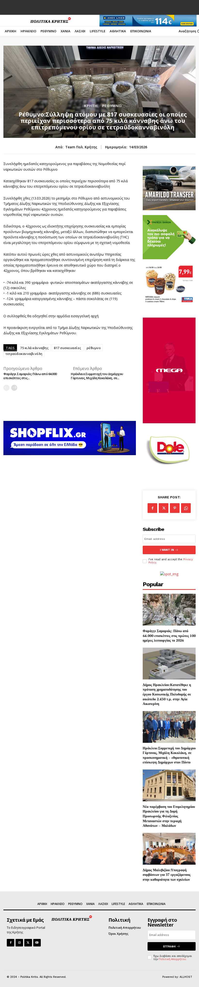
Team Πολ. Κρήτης (81, 147)
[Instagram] (19, 942)
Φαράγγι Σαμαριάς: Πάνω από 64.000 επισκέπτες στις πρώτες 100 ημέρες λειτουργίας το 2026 (169, 635)
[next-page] (14, 388)
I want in (167, 550)
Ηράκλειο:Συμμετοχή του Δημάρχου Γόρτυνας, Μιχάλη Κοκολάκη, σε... (97, 376)
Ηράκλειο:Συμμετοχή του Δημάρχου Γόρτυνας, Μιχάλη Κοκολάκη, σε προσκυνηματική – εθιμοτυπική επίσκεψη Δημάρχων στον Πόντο (169, 755)
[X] (163, 508)
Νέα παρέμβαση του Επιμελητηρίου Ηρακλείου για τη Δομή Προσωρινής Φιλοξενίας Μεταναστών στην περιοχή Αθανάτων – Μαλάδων (169, 816)
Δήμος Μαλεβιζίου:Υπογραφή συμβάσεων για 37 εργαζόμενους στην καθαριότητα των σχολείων (167, 875)
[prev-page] (6, 388)
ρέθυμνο (94, 348)
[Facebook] (152, 508)
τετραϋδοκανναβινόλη (24, 353)
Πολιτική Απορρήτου (172, 959)
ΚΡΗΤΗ (91, 106)
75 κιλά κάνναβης (34, 348)
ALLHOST (186, 977)
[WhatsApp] (186, 508)
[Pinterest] (175, 508)
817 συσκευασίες (67, 348)
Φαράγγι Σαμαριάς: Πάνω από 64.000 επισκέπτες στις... (30, 376)
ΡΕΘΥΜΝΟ (112, 106)
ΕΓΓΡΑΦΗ (169, 946)
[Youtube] (37, 942)
